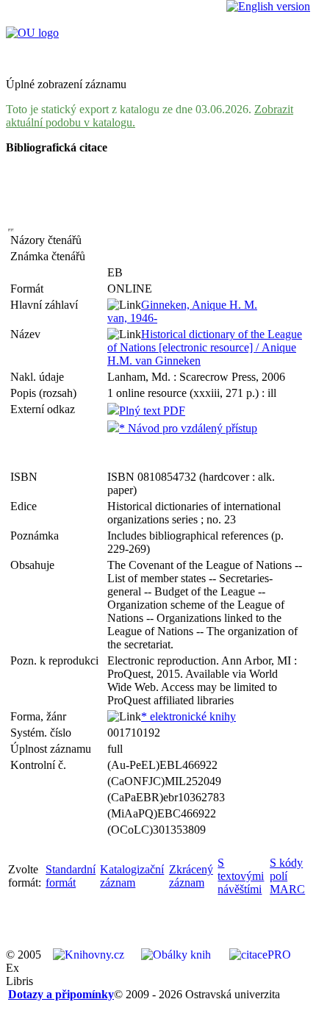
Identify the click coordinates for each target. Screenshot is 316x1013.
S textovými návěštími (241, 875)
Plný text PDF (152, 410)
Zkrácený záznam (191, 876)
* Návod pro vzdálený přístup (188, 428)
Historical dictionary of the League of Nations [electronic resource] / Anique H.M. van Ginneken (204, 347)
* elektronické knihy (188, 716)
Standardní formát (71, 876)
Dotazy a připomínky (61, 994)
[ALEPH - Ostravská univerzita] (32, 32)
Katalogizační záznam (132, 876)
